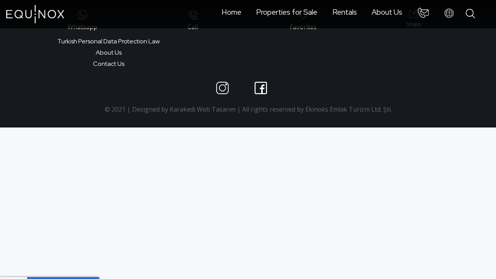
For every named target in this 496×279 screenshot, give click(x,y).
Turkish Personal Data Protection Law (108, 41)
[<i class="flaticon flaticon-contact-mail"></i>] (423, 14)
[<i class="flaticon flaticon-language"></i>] (449, 13)
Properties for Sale (286, 12)
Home (231, 12)
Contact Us (108, 64)
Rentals (344, 12)
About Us (387, 12)
